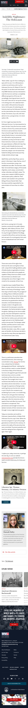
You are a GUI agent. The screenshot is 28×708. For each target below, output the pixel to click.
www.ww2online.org (7, 458)
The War (8, 9)
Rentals (15, 655)
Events (14, 5)
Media (15, 650)
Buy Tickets (5, 667)
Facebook (4, 678)
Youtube (11, 678)
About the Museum (6, 650)
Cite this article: (10, 552)
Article (14, 14)
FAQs (15, 657)
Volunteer (4, 655)
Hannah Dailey (8, 532)
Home (3, 9)
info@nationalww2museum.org (10, 644)
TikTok (19, 678)
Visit (10, 5)
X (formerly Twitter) (15, 678)
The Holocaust (9, 561)
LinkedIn (22, 678)
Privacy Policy (5, 657)
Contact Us (16, 652)
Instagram (7, 678)
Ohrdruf (16, 362)
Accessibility (4, 660)
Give (18, 5)
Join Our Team (5, 652)
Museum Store (13, 669)
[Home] (4, 3)
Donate (22, 667)
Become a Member (14, 667)
